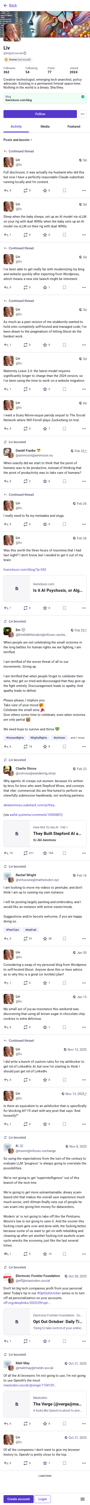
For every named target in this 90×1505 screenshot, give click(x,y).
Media (45, 126)
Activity (16, 126)
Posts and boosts (16, 140)
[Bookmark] (64, 190)
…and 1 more (76, 737)
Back (13, 5)
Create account (18, 1499)
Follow (40, 114)
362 (6, 72)
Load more (45, 1475)
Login (42, 1499)
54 (27, 72)
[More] (84, 190)
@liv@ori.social (12, 53)
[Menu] (83, 114)
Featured (74, 126)
